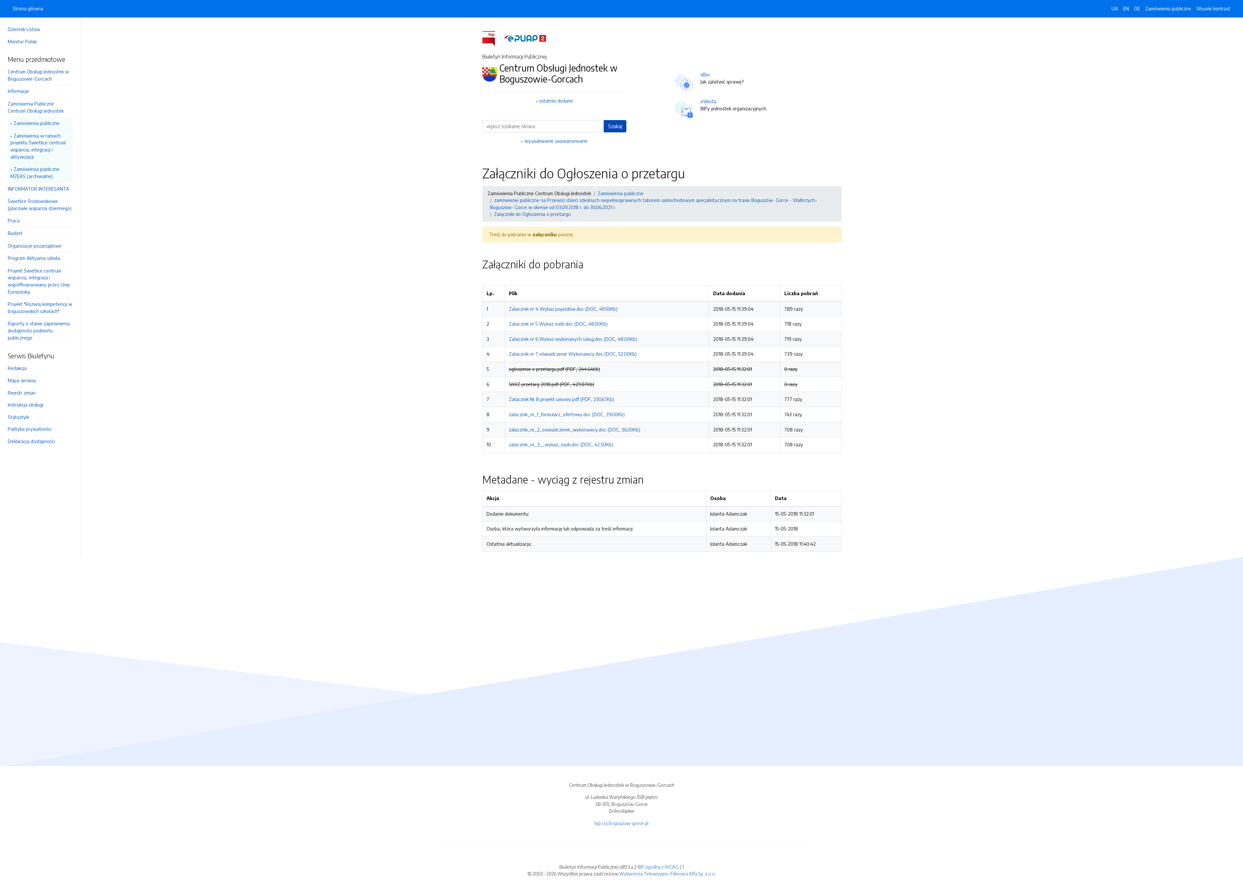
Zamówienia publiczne (37, 123)
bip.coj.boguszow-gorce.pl (621, 823)
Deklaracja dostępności (31, 441)
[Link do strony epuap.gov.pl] (525, 38)
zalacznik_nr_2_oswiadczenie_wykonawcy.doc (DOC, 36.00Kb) (574, 429)
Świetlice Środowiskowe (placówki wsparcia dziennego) (40, 204)
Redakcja (17, 368)
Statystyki (18, 417)
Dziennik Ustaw (24, 29)
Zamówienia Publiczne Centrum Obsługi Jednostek (36, 107)
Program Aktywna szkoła (34, 258)
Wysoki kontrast (1213, 8)
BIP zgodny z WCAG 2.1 (660, 867)
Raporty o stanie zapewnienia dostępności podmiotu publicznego (39, 330)
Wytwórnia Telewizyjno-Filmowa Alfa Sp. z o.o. (667, 873)
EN (1126, 8)
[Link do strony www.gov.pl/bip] (492, 38)
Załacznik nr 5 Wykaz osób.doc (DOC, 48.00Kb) (558, 324)
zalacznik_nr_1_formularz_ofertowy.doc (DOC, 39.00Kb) (567, 414)
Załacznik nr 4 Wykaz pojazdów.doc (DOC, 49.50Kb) (563, 309)
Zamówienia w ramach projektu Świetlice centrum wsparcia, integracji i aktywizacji (38, 146)
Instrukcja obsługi (25, 404)
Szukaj (615, 126)
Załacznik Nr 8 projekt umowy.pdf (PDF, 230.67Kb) (561, 399)
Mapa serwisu (22, 380)
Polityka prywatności (29, 429)
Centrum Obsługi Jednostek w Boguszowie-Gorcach (38, 75)
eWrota (708, 101)
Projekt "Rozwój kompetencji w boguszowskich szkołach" (40, 307)
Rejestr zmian (22, 393)
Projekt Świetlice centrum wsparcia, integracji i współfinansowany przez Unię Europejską (39, 281)
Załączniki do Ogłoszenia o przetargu (532, 214)
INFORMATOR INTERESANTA (38, 189)
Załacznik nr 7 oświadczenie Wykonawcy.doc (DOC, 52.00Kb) (573, 354)
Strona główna (28, 8)
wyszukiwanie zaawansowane (556, 141)
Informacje (18, 91)
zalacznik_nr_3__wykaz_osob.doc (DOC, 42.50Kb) (561, 444)
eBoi (705, 74)
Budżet (15, 233)
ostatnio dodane (556, 101)
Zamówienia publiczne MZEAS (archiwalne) (35, 172)
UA (1115, 8)
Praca (14, 220)
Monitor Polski (22, 41)
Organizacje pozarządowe (35, 246)
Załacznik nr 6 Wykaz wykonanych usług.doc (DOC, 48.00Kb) (573, 339)
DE (1137, 8)
